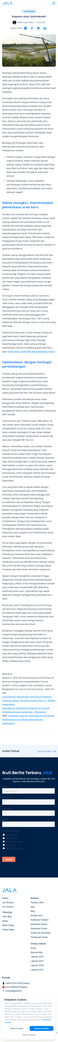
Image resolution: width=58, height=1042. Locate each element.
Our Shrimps (8, 902)
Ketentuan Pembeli (40, 920)
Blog (33, 911)
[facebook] (32, 28)
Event (33, 948)
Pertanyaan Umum (39, 937)
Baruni (5, 921)
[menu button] (54, 3)
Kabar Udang (8, 925)
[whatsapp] (25, 28)
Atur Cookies (29, 1034)
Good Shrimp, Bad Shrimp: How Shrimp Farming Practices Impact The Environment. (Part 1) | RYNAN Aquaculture (28, 700)
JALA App (7, 916)
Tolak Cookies (16, 1028)
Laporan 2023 (37, 969)
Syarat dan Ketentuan (40, 933)
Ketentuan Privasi (39, 928)
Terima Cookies (41, 1028)
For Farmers (8, 907)
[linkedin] (45, 28)
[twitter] (38, 28)
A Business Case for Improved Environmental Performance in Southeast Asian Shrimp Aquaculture (28, 719)
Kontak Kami (36, 915)
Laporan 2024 (37, 965)
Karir (33, 907)
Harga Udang (8, 929)
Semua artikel (44, 751)
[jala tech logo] (7, 3)
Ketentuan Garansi (39, 924)
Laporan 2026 (37, 956)
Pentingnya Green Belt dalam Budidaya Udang (31, 351)
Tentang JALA (37, 902)
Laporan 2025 (37, 961)
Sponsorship (37, 952)
